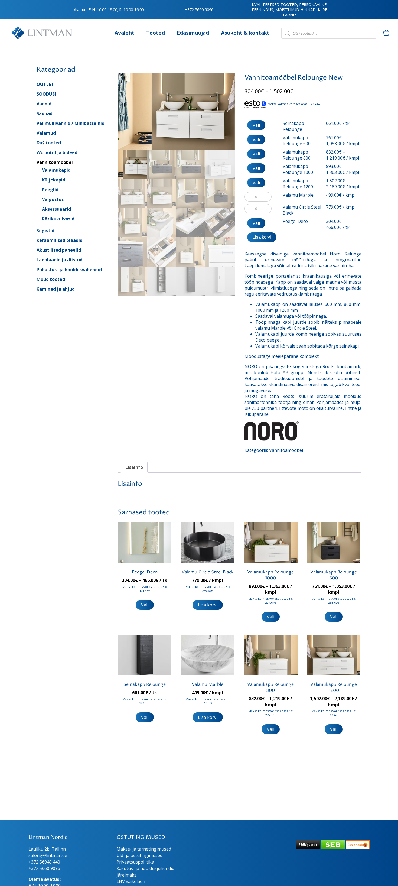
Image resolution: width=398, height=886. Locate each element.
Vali (256, 125)
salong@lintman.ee (47, 855)
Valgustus (53, 199)
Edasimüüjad (193, 32)
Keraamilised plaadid (60, 240)
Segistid (45, 230)
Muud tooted (51, 279)
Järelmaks (126, 875)
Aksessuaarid (56, 209)
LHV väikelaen (130, 881)
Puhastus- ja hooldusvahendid (69, 269)
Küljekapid (53, 180)
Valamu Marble (298, 195)
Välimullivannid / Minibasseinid (71, 123)
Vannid (44, 104)
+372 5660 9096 (199, 9)
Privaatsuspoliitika (135, 862)
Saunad (45, 113)
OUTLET (45, 84)
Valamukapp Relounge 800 (297, 155)
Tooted (155, 32)
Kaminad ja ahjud (56, 289)
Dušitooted (49, 143)
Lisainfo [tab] (134, 467)
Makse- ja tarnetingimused (143, 849)
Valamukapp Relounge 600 (297, 141)
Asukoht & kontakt (245, 32)
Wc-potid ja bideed (57, 152)
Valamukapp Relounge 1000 (298, 169)
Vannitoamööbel (55, 162)
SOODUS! (46, 94)
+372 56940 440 (44, 862)
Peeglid (50, 190)
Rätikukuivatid (58, 219)
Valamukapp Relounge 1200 (298, 184)
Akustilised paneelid (59, 250)
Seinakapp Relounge (293, 126)
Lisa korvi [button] (207, 605)
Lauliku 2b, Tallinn (47, 849)
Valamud (46, 133)
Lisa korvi (262, 237)
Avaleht (124, 32)
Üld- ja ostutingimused (139, 855)
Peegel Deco (295, 221)
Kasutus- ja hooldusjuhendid (145, 868)
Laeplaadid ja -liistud (60, 260)
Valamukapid (56, 170)
